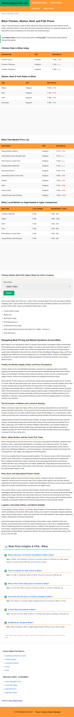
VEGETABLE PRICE (39, 3)
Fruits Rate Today (11, 685)
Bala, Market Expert (15, 700)
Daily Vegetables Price (13, 681)
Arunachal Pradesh (11, 663)
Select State (7, 282)
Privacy (37, 712)
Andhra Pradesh (10, 659)
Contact (44, 712)
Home (4, 13)
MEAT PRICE (48, 9)
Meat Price (10, 13)
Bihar (16, 13)
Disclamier (57, 712)
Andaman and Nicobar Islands (15, 656)
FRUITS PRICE (56, 3)
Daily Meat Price (11, 689)
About (50, 712)
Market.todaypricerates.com (15, 3)
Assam (7, 667)
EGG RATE (36, 9)
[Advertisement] (37, 120)
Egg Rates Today (11, 692)
